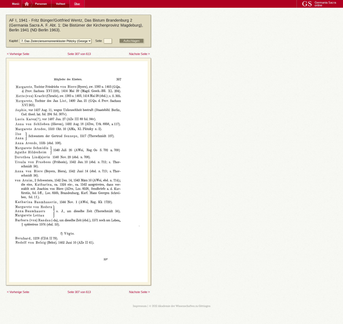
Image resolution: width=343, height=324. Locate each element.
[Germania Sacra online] (26, 4)
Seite (98, 40)
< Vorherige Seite (18, 54)
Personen (41, 3)
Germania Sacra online (325, 4)
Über (77, 3)
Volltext (60, 3)
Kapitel (13, 40)
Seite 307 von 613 (79, 54)
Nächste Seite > (139, 54)
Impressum (140, 306)
